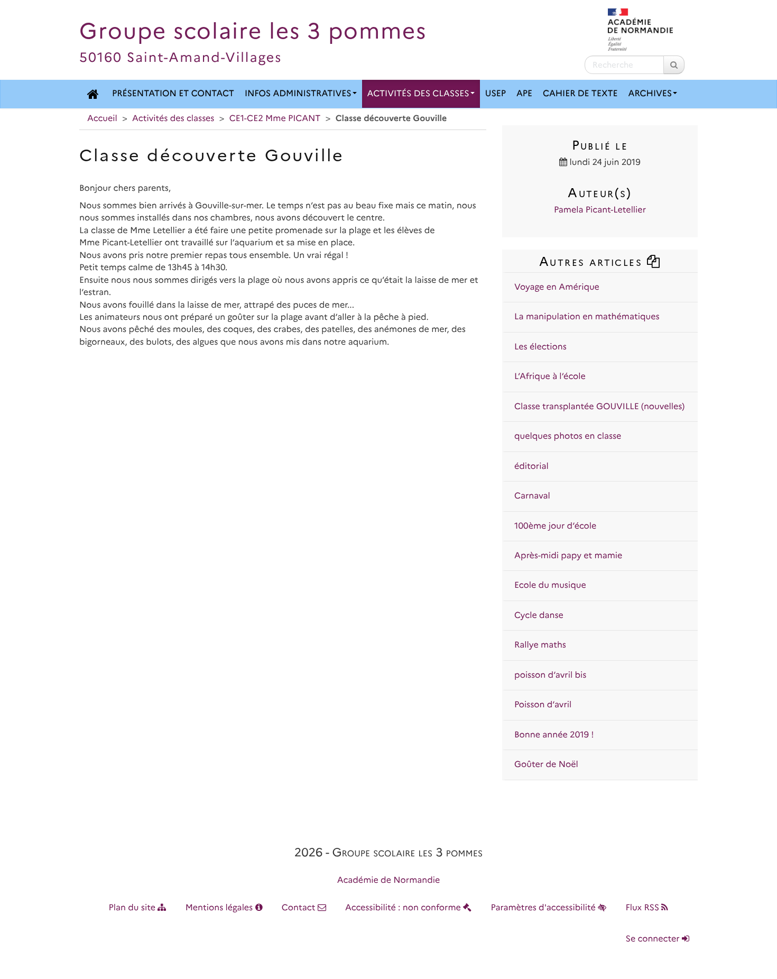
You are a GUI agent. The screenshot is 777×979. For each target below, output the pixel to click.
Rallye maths (540, 645)
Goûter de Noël (546, 765)
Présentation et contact (173, 94)
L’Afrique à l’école (550, 377)
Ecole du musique (550, 585)
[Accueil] (93, 94)
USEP (495, 94)
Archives (650, 94)
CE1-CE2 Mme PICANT (275, 119)
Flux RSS (643, 908)
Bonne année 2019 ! (554, 735)
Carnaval (532, 496)
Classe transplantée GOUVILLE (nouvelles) (599, 407)
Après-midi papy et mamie (568, 556)
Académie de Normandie (388, 880)
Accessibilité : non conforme (404, 908)
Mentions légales (220, 908)
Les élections (540, 347)
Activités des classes (418, 94)
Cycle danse (538, 616)
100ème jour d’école (555, 526)
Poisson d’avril (542, 705)
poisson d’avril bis (550, 675)
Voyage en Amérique (556, 287)
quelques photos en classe (567, 436)
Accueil (102, 119)
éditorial (531, 466)
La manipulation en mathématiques (586, 317)
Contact (300, 908)
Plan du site (133, 908)
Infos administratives (298, 94)
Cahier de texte (580, 94)
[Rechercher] (673, 65)
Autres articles (592, 261)
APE (524, 94)
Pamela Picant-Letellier (600, 210)
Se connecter (654, 939)
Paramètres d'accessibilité (544, 908)
